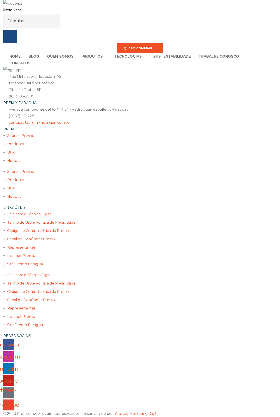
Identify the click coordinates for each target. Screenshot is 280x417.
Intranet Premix (21, 256)
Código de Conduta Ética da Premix (38, 231)
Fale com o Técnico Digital (30, 214)
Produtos (15, 144)
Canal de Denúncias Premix (31, 239)
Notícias (14, 161)
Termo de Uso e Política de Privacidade (41, 222)
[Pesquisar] (10, 36)
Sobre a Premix (20, 136)
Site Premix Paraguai (25, 264)
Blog (11, 152)
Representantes (21, 247)
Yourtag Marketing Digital (137, 414)
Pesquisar (12, 10)
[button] (140, 48)
